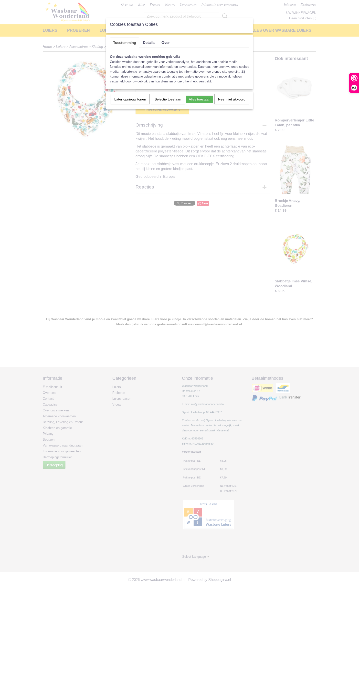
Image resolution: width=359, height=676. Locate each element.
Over (165, 42)
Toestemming (124, 42)
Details (149, 42)
